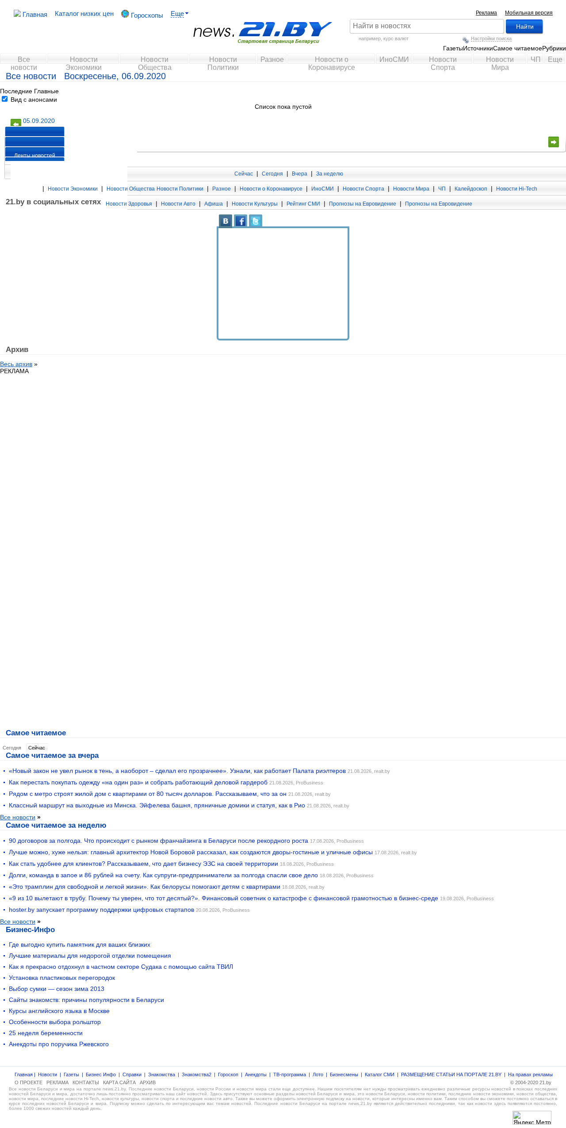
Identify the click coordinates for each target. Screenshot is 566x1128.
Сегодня (272, 174)
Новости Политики (223, 62)
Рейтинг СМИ (303, 204)
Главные (46, 91)
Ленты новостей (34, 156)
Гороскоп (228, 1074)
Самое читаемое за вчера (52, 755)
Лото (318, 1074)
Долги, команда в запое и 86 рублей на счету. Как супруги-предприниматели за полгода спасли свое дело (163, 875)
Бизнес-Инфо (30, 929)
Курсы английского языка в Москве (59, 1010)
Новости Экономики (83, 62)
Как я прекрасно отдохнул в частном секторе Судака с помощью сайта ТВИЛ (121, 966)
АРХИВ (148, 1082)
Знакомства (161, 1074)
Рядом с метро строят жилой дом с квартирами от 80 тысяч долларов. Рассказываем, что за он (148, 793)
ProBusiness (309, 782)
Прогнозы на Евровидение (362, 204)
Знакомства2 (196, 1074)
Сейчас (243, 174)
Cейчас (36, 747)
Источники (478, 48)
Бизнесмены (344, 1074)
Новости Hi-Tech (516, 189)
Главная (34, 14)
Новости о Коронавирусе (331, 62)
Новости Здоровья (129, 204)
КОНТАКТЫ (86, 1082)
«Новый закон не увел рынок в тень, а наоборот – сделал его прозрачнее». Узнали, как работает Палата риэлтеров (177, 770)
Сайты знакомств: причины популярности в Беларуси (86, 999)
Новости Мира (500, 62)
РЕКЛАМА (14, 371)
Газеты (453, 48)
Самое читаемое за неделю (56, 825)
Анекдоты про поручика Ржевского (59, 1044)
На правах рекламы (530, 1074)
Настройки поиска (491, 38)
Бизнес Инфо (101, 1074)
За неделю (329, 174)
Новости (47, 1074)
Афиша (213, 204)
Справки (132, 1074)
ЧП (536, 59)
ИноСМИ (394, 59)
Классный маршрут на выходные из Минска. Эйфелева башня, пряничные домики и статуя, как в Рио (157, 805)
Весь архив (16, 363)
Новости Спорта (443, 62)
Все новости (24, 62)
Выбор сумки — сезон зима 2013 (56, 988)
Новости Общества (155, 62)
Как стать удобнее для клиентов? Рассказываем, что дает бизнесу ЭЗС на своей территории (143, 863)
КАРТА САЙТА (119, 1082)
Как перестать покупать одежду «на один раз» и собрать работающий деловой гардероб (138, 782)
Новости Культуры (255, 204)
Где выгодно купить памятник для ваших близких (79, 944)
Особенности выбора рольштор (55, 1021)
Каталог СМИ (379, 1074)
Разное (272, 59)
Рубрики (554, 48)
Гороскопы (146, 15)
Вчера (299, 174)
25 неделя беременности (46, 1032)
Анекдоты (256, 1074)
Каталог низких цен (84, 13)
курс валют (396, 38)
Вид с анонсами (33, 99)
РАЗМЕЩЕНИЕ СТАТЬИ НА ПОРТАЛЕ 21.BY (451, 1074)
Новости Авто (178, 204)
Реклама (486, 13)
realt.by (382, 771)
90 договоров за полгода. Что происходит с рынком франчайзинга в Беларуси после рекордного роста (158, 840)
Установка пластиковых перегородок (62, 977)
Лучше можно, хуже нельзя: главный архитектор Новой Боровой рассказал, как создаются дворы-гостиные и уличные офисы (191, 852)
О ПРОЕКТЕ (28, 1082)
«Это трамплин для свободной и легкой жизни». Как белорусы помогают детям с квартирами (144, 886)
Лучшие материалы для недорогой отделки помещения (90, 955)
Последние (16, 91)
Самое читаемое (517, 48)
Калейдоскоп (471, 189)
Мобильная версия (529, 13)
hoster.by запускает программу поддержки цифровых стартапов (101, 909)
